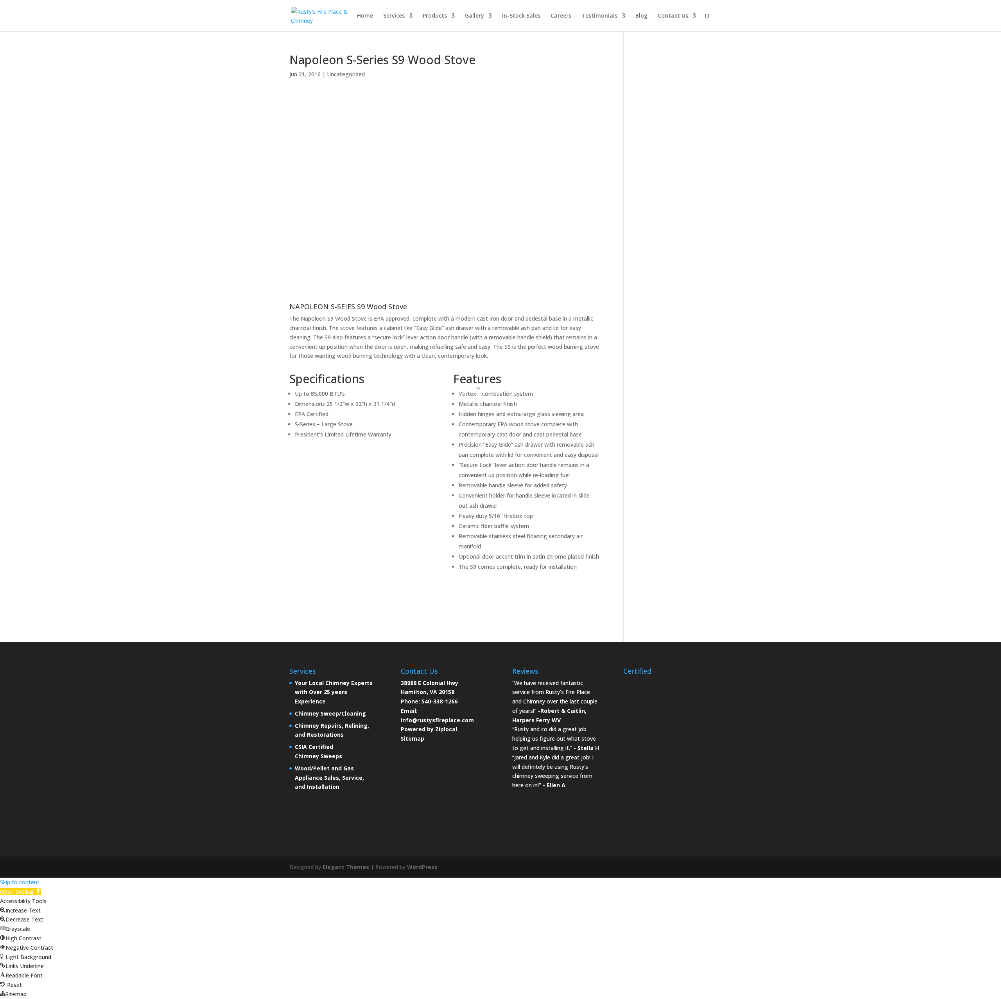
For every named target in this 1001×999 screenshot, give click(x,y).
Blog (641, 16)
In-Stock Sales (521, 16)
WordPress (422, 867)
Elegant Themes (346, 867)
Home (365, 16)
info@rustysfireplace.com (437, 720)
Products (435, 16)
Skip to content (19, 882)
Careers (561, 16)
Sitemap (412, 738)
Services (394, 16)
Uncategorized (346, 74)
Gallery (474, 16)
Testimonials (599, 16)
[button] (20, 891)
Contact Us (673, 16)
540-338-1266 (439, 701)
